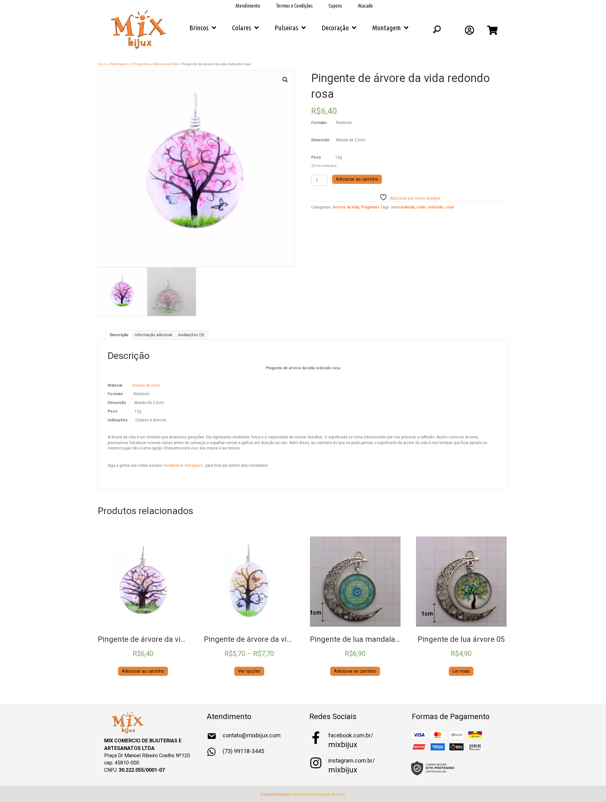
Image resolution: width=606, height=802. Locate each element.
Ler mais (461, 671)
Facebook (172, 465)
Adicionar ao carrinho (357, 179)
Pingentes (142, 64)
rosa (449, 207)
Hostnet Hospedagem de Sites (318, 794)
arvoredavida (403, 207)
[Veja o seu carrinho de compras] (493, 32)
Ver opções (249, 671)
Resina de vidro (146, 385)
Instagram (194, 465)
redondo (435, 207)
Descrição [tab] (119, 335)
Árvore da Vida (166, 64)
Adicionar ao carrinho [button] (143, 671)
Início (102, 64)
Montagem (120, 64)
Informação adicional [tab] (153, 335)
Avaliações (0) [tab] (191, 335)
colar (421, 207)
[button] (285, 79)
